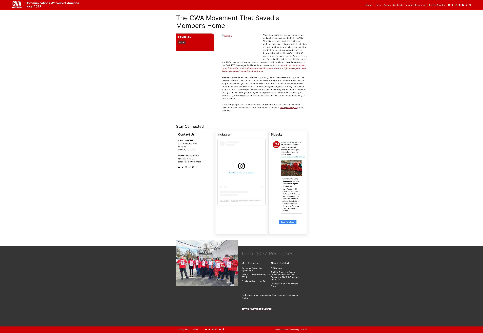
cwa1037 (234, 201)
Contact (195, 329)
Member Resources (415, 5)
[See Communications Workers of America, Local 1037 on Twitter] (452, 5)
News (378, 5)
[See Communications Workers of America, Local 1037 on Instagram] (456, 5)
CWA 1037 (224, 201)
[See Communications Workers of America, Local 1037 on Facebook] (463, 5)
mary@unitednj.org (289, 107)
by (290, 330)
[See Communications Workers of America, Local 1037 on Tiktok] (466, 5)
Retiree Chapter (437, 5)
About (369, 5)
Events (387, 5)
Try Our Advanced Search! (257, 308)
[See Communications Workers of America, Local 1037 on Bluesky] (449, 5)
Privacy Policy (183, 329)
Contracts (398, 5)
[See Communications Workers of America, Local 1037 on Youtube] (459, 5)
